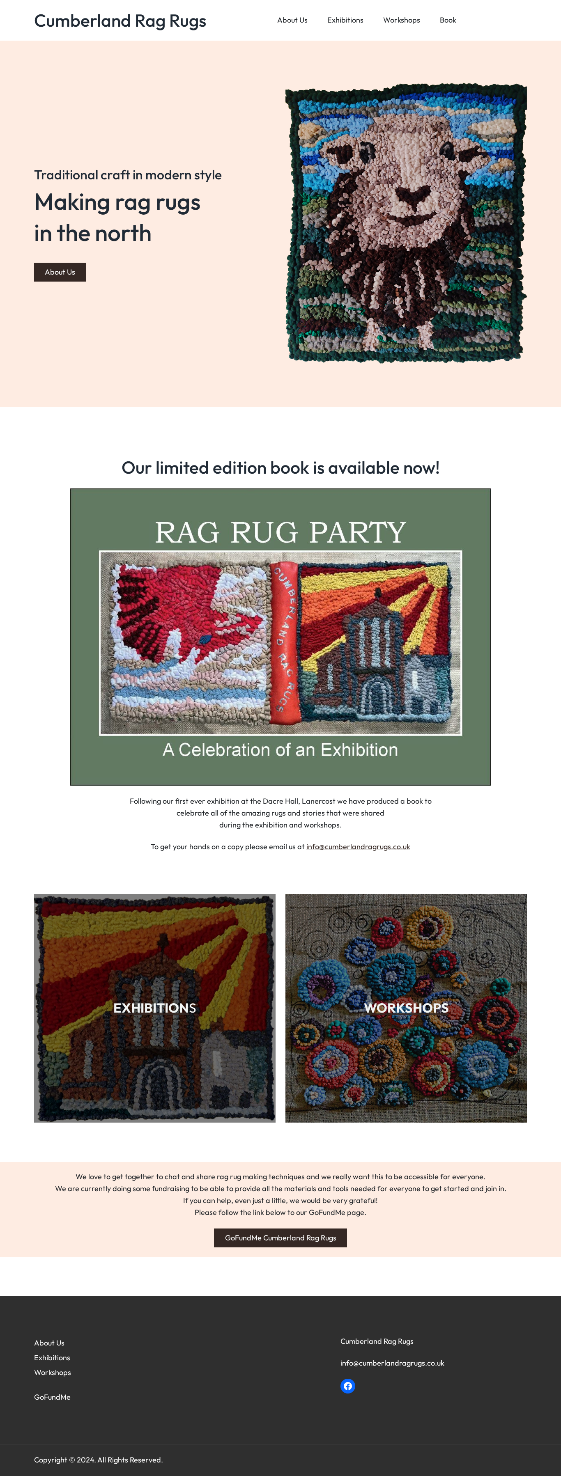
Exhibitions (52, 1357)
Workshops (52, 1372)
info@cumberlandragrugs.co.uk (358, 846)
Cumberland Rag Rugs (120, 20)
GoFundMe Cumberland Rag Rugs (280, 1237)
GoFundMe (52, 1397)
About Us (60, 272)
